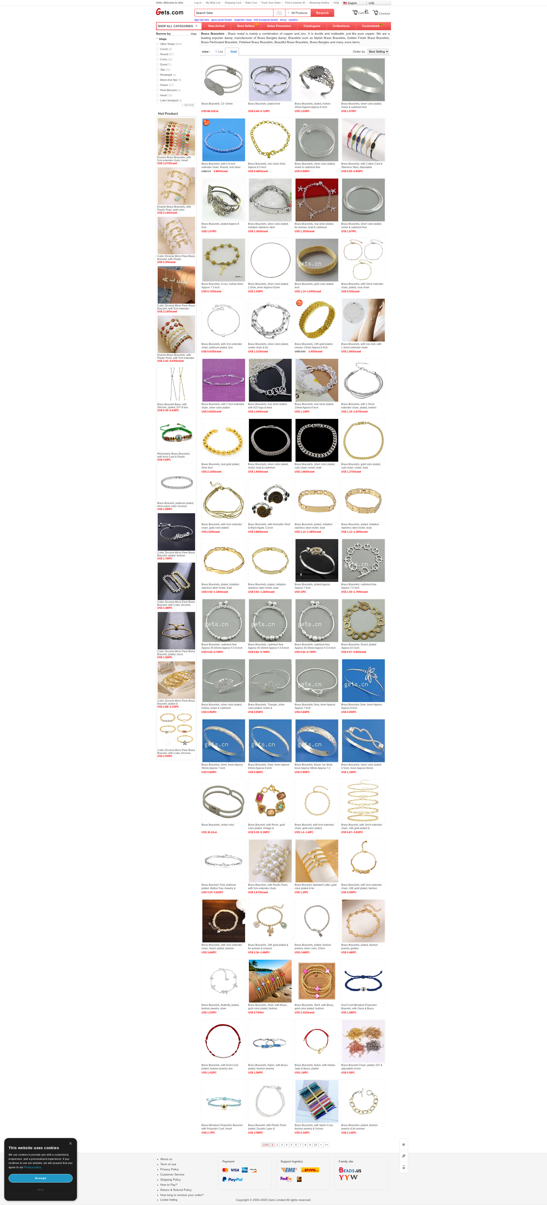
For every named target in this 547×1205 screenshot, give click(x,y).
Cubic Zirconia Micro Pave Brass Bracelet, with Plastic (176, 258)
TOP (404, 1167)
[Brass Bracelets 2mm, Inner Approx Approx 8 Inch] (363, 702)
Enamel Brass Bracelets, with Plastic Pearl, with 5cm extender (175, 356)
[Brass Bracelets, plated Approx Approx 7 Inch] (317, 581)
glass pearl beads (221, 19)
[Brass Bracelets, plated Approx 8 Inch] (223, 221)
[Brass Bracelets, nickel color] (223, 822)
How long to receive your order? (182, 1195)
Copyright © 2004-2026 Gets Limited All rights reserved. (273, 1200)
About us (166, 1159)
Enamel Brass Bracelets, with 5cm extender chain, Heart (174, 159)
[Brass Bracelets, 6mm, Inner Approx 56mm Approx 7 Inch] (223, 762)
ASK (404, 1155)
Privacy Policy (169, 1169)
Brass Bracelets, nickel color (217, 824)
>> (326, 1144)
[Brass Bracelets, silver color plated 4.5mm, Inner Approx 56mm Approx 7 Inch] (363, 762)
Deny (41, 1190)
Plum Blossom (170, 90)
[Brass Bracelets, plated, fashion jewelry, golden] (363, 942)
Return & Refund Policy (176, 1190)
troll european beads (266, 19)
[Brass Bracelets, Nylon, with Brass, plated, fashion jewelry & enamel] (270, 1062)
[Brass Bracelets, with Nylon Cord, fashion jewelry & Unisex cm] (317, 1122)
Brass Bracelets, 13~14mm (217, 103)
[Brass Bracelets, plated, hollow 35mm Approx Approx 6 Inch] (317, 101)
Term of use (168, 1164)
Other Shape (171, 44)
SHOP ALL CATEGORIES (175, 26)
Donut (165, 64)
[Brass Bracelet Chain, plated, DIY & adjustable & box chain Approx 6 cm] (363, 1062)
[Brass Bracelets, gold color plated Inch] (317, 281)
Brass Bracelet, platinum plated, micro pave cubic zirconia (175, 505)
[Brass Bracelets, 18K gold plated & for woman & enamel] (270, 942)
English (352, 3)
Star (165, 69)
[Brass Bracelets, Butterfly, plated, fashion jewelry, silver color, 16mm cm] (223, 1002)
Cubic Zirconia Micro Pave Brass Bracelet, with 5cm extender (176, 307)
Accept (40, 1178)
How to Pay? (168, 1184)
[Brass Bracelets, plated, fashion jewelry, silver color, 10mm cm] (317, 942)
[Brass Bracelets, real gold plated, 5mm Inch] (223, 461)
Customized (370, 26)
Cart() (363, 13)
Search (322, 13)
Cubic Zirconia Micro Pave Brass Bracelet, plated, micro (176, 653)
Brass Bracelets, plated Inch (264, 103)
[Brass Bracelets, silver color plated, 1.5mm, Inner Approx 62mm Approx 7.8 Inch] (270, 281)
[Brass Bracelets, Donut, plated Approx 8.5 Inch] (363, 641)
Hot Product (168, 113)
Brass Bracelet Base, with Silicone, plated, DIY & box (172, 406)
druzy (283, 19)
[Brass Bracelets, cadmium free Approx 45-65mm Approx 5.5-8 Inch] (223, 641)
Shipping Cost (233, 2)
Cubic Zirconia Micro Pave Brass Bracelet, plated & (176, 702)
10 (315, 1144)
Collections (341, 26)
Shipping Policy (170, 1179)
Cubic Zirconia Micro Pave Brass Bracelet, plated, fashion (176, 554)
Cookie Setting (168, 1199)
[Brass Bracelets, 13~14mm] (223, 101)
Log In (197, 2)
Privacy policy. (33, 1167)
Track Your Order (271, 2)
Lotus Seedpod (171, 100)
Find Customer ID (295, 2)
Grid (234, 51)
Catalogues (312, 26)
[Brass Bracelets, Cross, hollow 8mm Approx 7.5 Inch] (223, 281)
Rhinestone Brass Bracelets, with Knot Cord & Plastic (173, 455)
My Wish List (213, 2)
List (220, 51)
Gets (169, 11)
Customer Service (172, 1174)
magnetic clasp (243, 19)
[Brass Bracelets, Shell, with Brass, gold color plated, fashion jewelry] (270, 1002)
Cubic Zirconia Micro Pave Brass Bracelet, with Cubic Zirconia (176, 603)
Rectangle (168, 74)
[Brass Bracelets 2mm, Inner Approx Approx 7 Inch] (317, 702)
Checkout (384, 13)
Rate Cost (251, 2)
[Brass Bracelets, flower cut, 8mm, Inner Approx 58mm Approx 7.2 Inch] (317, 762)
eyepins (293, 19)
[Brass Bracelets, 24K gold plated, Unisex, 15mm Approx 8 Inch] (317, 341)
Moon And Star (170, 79)
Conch (166, 49)
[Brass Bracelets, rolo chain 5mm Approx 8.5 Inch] (270, 161)
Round (167, 54)
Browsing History (319, 2)
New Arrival (216, 26)
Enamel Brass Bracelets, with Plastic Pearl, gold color (174, 208)
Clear (194, 34)
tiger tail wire (201, 19)
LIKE (404, 1144)
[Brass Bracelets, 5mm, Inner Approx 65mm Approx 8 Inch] (270, 762)
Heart (166, 95)
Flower (167, 85)
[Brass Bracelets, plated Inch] (270, 101)
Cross (166, 59)
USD (371, 3)
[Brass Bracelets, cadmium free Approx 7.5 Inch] (363, 581)
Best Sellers (245, 26)
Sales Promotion (279, 26)
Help (336, 2)
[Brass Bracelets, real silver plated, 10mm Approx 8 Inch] (317, 401)
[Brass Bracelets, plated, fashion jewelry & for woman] (363, 1122)
